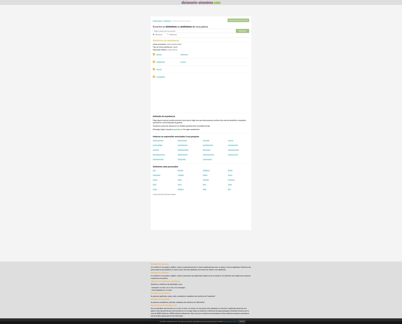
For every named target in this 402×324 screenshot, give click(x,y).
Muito (180, 180)
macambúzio (207, 159)
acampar (156, 150)
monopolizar (161, 77)
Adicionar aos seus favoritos (238, 20)
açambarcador (208, 145)
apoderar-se (161, 62)
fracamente (182, 159)
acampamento (233, 145)
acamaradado (157, 145)
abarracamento (158, 140)
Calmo (155, 180)
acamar (230, 140)
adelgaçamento (183, 150)
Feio (154, 170)
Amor (180, 184)
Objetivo (181, 189)
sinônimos (171, 26)
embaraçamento (208, 154)
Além (204, 189)
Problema (206, 170)
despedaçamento (159, 154)
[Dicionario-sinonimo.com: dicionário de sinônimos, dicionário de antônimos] (201, 3)
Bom (204, 184)
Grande (180, 170)
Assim (230, 175)
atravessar (184, 54)
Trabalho (181, 175)
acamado (206, 140)
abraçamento (182, 140)
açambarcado (182, 145)
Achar (155, 189)
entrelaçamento (158, 159)
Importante (156, 175)
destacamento (183, 154)
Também (206, 180)
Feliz (154, 184)
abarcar (159, 54)
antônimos (186, 26)
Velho (230, 184)
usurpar (183, 62)
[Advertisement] (201, 10)
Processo (231, 180)
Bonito (230, 170)
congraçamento (233, 150)
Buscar (242, 31)
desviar (159, 69)
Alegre (205, 175)
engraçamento (233, 154)
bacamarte (206, 150)
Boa (229, 189)
